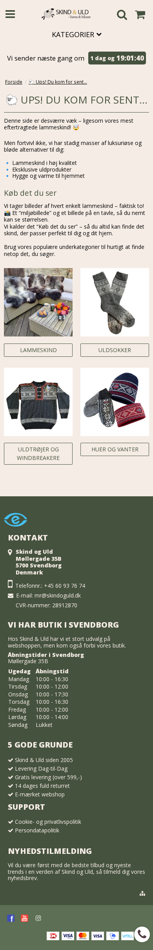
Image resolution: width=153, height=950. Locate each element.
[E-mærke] (15, 528)
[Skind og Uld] (66, 14)
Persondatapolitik (37, 830)
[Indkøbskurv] (140, 14)
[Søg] (122, 16)
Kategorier (74, 34)
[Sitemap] (142, 893)
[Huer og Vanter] (114, 402)
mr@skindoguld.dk (58, 595)
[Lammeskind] (38, 302)
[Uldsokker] (114, 302)
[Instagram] (38, 918)
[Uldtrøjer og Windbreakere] (38, 402)
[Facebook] (11, 918)
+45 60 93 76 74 (64, 585)
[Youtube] (24, 918)
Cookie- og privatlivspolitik (48, 821)
